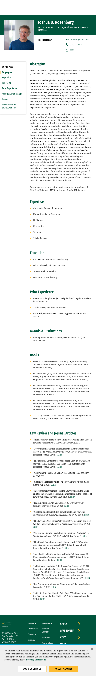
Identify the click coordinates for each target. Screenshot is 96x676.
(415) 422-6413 (76, 44)
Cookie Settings (32, 668)
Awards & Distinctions (12, 93)
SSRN (72, 50)
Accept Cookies (64, 668)
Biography (7, 72)
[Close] (92, 649)
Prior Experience (9, 88)
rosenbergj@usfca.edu (79, 39)
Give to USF (67, 630)
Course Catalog (47, 643)
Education (6, 82)
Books (5, 99)
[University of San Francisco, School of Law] (7, 627)
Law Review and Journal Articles (9, 106)
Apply (63, 623)
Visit (63, 637)
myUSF (64, 644)
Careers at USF (33, 629)
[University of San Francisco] (7, 624)
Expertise (6, 77)
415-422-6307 (9, 642)
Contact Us (32, 634)
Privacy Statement (36, 659)
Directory (31, 640)
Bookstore (46, 637)
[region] (48, 660)
